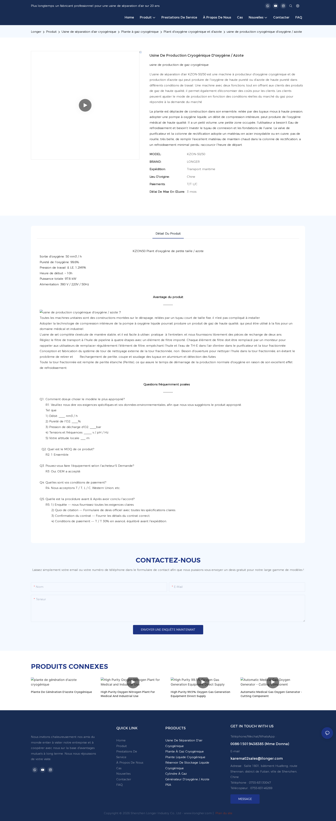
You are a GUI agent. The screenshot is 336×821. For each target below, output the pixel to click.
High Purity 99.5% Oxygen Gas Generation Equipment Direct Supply (200, 694)
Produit (51, 31)
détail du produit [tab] (168, 233)
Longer (36, 31)
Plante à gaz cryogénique (140, 31)
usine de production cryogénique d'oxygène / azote (264, 31)
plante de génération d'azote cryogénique (61, 692)
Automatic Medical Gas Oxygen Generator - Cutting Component (271, 694)
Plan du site (223, 813)
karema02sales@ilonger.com (256, 758)
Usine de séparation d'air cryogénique (88, 31)
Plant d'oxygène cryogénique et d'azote (193, 31)
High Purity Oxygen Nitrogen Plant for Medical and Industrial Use (128, 694)
